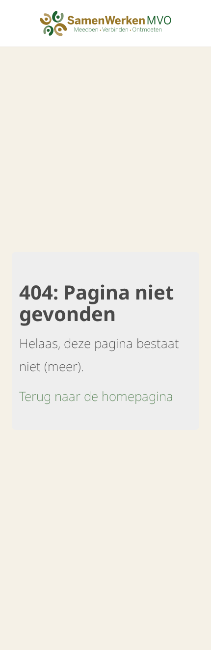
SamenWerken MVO (105, 23)
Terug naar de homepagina (96, 396)
